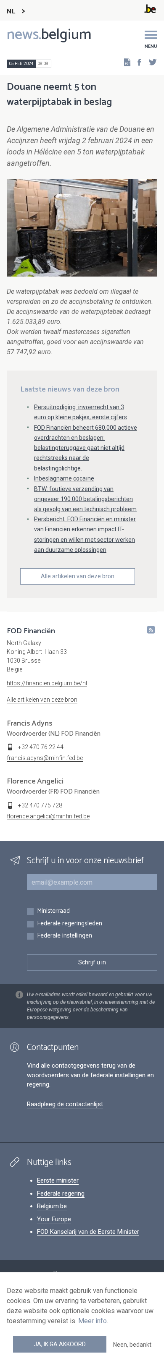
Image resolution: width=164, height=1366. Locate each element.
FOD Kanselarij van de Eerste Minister (88, 1231)
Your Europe (54, 1219)
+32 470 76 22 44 (40, 747)
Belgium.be (52, 1206)
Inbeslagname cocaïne (64, 478)
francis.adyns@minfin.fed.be (45, 758)
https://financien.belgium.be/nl (47, 683)
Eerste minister (58, 1180)
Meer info (92, 1321)
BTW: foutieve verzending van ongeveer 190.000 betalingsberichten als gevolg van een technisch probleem (85, 499)
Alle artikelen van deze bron (77, 576)
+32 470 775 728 (40, 805)
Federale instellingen (64, 936)
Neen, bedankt (132, 1344)
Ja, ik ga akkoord (60, 1344)
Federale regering (61, 1193)
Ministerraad (53, 911)
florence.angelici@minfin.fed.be (48, 816)
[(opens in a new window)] (136, 62)
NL (11, 11)
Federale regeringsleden (69, 924)
